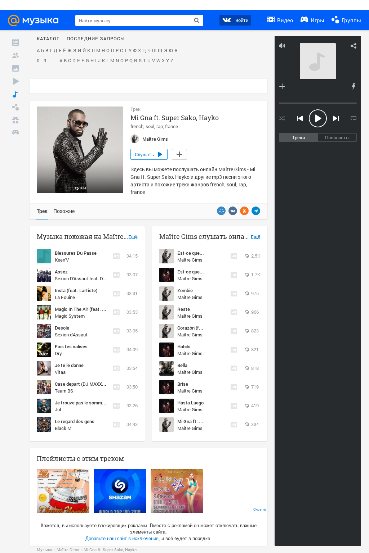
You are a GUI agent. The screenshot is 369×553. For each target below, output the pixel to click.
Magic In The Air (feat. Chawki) (87, 309)
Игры (316, 20)
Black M (63, 428)
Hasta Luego (190, 402)
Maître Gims (190, 260)
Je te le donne (69, 365)
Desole (62, 328)
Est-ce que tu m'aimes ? (202, 271)
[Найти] (196, 20)
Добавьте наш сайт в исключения (122, 538)
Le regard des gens (74, 421)
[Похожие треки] (353, 86)
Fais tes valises (71, 346)
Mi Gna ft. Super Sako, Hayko (207, 421)
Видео (284, 20)
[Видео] (15, 81)
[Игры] (15, 133)
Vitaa (60, 372)
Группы (350, 20)
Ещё (133, 237)
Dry (58, 353)
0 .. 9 (41, 61)
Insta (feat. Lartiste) (76, 290)
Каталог (48, 39)
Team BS (64, 390)
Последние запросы (96, 39)
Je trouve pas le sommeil (81, 402)
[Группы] (15, 107)
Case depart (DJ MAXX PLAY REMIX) (93, 384)
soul (150, 126)
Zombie (185, 290)
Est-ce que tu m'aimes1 (201, 253)
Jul (58, 409)
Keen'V (62, 260)
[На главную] (36, 20)
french (136, 126)
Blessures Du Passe (76, 253)
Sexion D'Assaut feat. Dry (81, 278)
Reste (183, 309)
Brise (182, 384)
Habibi (183, 346)
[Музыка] (15, 94)
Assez (61, 271)
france (171, 126)
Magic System (70, 316)
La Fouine (65, 297)
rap (159, 126)
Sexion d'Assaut (71, 334)
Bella (182, 365)
